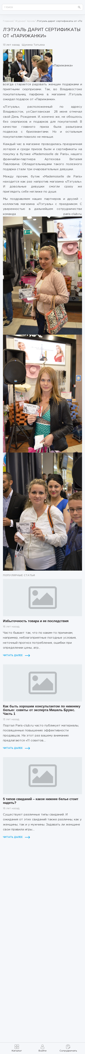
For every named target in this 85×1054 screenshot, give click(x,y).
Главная (8, 21)
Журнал (20, 21)
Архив (31, 21)
